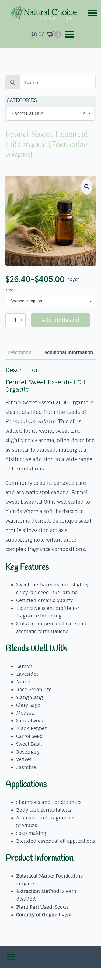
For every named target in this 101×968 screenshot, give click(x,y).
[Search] (13, 82)
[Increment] (21, 320)
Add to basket (61, 320)
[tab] (19, 352)
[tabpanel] (50, 642)
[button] (86, 187)
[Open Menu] (92, 13)
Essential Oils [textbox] (48, 113)
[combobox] (50, 113)
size (9, 290)
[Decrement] (10, 320)
